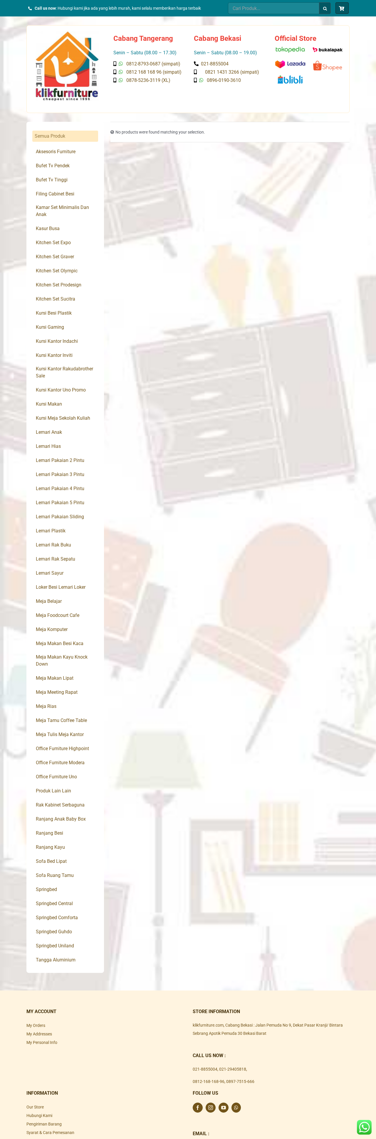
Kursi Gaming (50, 327)
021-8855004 (205, 1069)
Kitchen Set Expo (53, 242)
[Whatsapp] (236, 1108)
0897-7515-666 (240, 1081)
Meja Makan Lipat (54, 678)
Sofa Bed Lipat (51, 861)
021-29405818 (232, 1069)
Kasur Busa (48, 228)
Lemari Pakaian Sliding (60, 516)
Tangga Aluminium (55, 960)
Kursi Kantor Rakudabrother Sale (64, 372)
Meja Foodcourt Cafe (57, 615)
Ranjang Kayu (50, 847)
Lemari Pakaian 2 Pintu (60, 460)
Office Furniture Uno (56, 776)
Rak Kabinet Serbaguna (60, 805)
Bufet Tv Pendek (53, 165)
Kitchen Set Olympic (57, 271)
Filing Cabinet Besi (55, 194)
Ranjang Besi (49, 833)
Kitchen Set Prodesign (58, 285)
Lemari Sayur (49, 573)
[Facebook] (198, 1108)
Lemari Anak (49, 432)
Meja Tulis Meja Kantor (60, 734)
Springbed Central (54, 903)
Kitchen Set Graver (55, 256)
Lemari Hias (48, 446)
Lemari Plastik (51, 531)
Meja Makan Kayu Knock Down (62, 660)
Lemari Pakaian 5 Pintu (60, 502)
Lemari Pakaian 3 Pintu (60, 474)
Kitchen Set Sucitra (55, 299)
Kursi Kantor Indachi (57, 341)
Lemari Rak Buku (53, 545)
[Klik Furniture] (67, 33)
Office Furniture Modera (60, 762)
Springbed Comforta (57, 917)
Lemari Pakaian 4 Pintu (60, 488)
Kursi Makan (49, 404)
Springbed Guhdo (54, 931)
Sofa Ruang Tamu (55, 875)
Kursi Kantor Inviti (54, 355)
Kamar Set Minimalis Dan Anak (62, 211)
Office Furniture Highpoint (62, 748)
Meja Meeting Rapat (57, 692)
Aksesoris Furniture (55, 151)
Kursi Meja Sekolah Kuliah (63, 418)
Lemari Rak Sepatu (55, 559)
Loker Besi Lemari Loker (60, 587)
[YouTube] (224, 1108)
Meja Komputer (52, 629)
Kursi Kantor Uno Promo (61, 390)
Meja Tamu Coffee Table (61, 720)
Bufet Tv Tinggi (52, 180)
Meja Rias (46, 706)
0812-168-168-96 (208, 1081)
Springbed (46, 889)
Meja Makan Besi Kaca (59, 643)
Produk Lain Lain (53, 791)
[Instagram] (211, 1108)
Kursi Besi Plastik (54, 313)
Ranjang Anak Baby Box (61, 819)
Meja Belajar (49, 601)
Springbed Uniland (55, 946)
